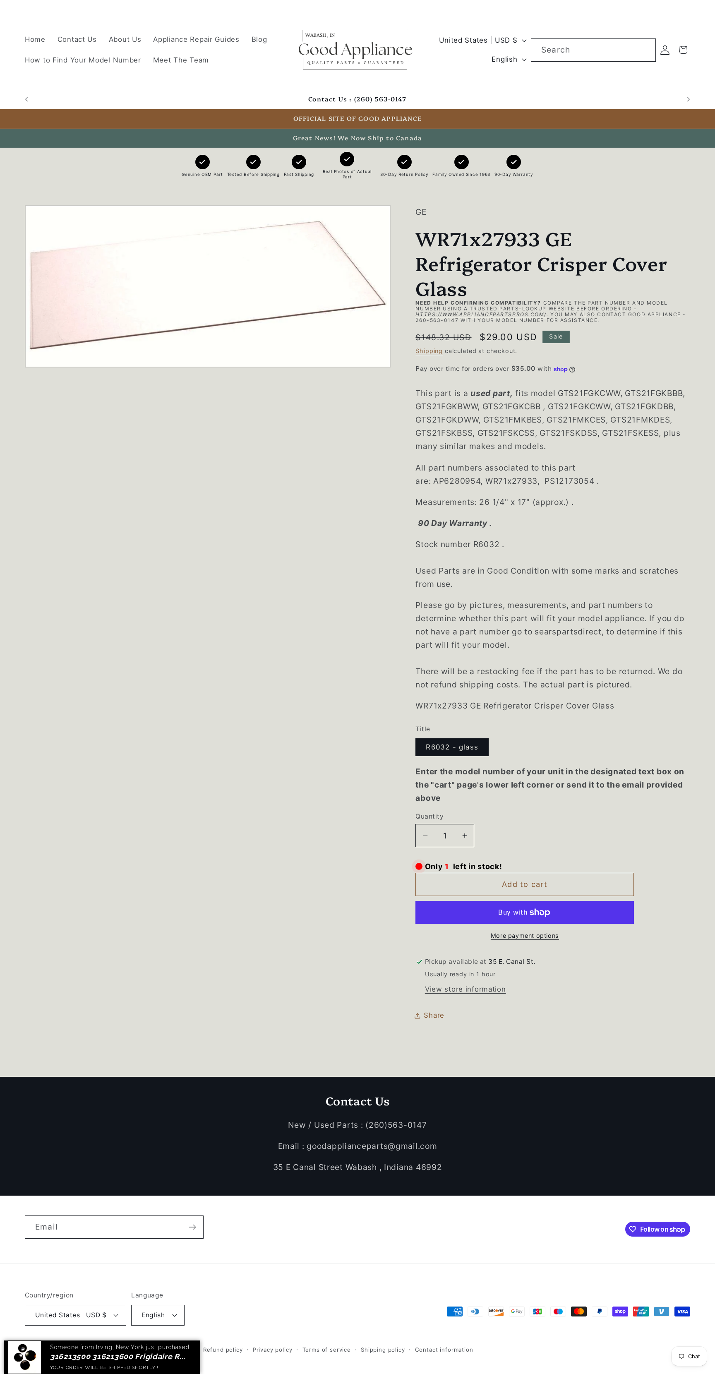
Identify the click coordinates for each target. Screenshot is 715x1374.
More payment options (525, 935)
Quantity (429, 816)
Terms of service (326, 1349)
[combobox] (593, 50)
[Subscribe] (192, 1227)
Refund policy (223, 1349)
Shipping (429, 350)
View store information (465, 989)
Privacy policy (273, 1349)
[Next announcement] (688, 99)
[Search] (644, 50)
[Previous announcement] (26, 99)
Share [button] (434, 1015)
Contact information (444, 1349)
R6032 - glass (452, 747)
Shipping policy (383, 1349)
